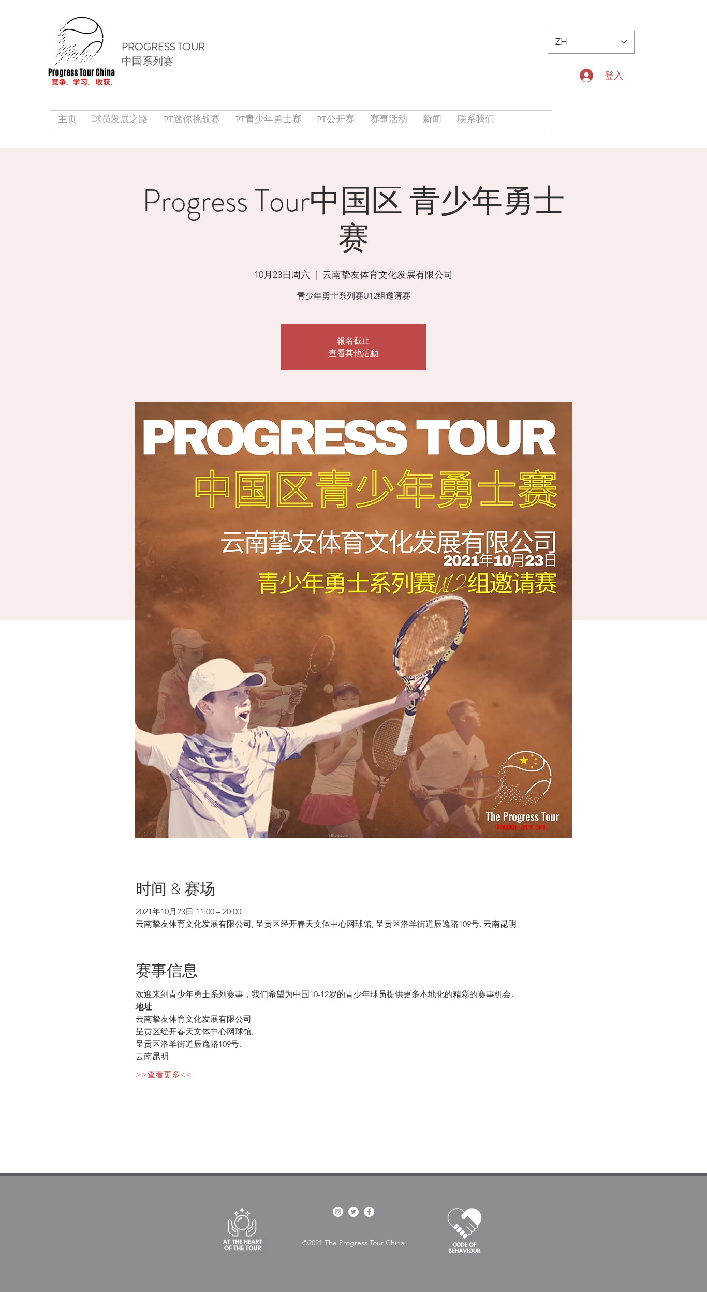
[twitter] (353, 1212)
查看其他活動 (353, 353)
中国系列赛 (147, 61)
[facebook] (338, 1212)
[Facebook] (369, 1212)
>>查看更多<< (164, 1074)
